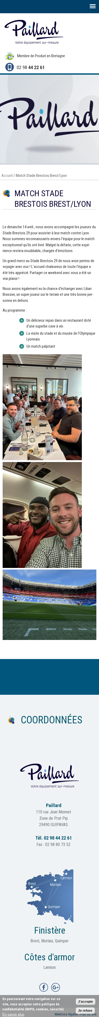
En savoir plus (13, 1014)
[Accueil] (33, 47)
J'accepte (85, 1001)
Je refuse (85, 1010)
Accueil (7, 175)
